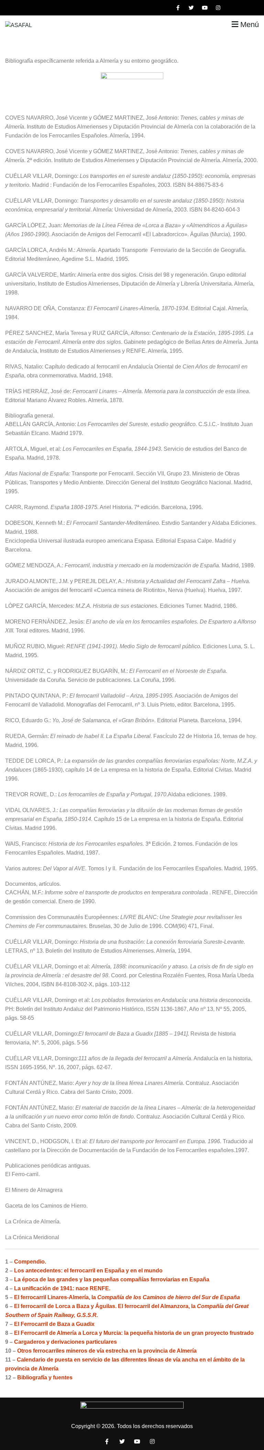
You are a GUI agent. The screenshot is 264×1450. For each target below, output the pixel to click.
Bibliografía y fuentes (45, 1377)
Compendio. (30, 1262)
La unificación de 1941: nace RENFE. (62, 1288)
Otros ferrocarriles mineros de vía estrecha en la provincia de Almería (107, 1351)
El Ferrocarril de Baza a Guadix (54, 1324)
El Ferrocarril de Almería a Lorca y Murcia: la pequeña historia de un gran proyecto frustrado (134, 1333)
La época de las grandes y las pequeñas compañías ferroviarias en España (111, 1279)
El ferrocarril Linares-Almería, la (127, 1297)
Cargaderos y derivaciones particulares (65, 1342)
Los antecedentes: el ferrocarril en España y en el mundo (88, 1270)
